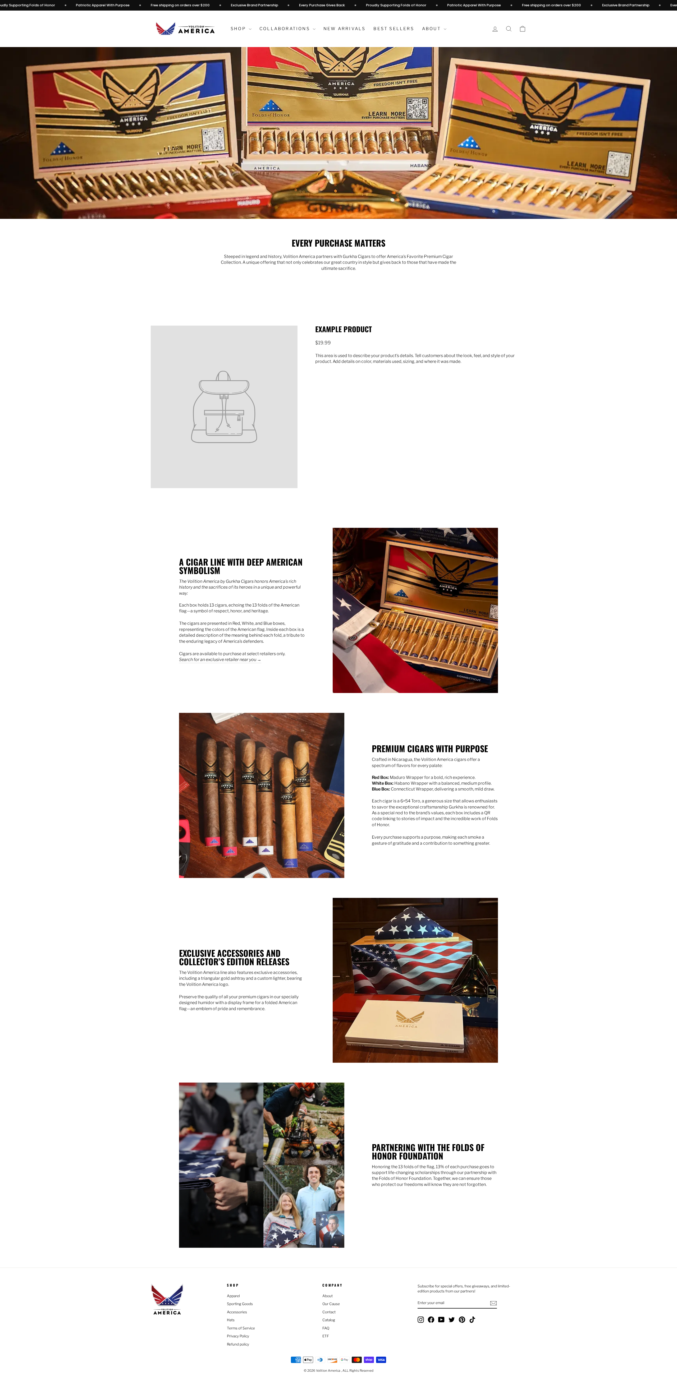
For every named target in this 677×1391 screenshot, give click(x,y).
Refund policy (238, 1344)
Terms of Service (241, 1328)
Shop (239, 28)
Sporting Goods (240, 1304)
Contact (329, 1312)
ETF (325, 1336)
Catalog (328, 1320)
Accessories (237, 1312)
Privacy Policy (238, 1336)
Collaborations (285, 28)
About (432, 28)
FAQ (325, 1328)
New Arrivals (344, 28)
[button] (522, 29)
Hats (231, 1320)
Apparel (233, 1296)
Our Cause (331, 1304)
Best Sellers (393, 28)
